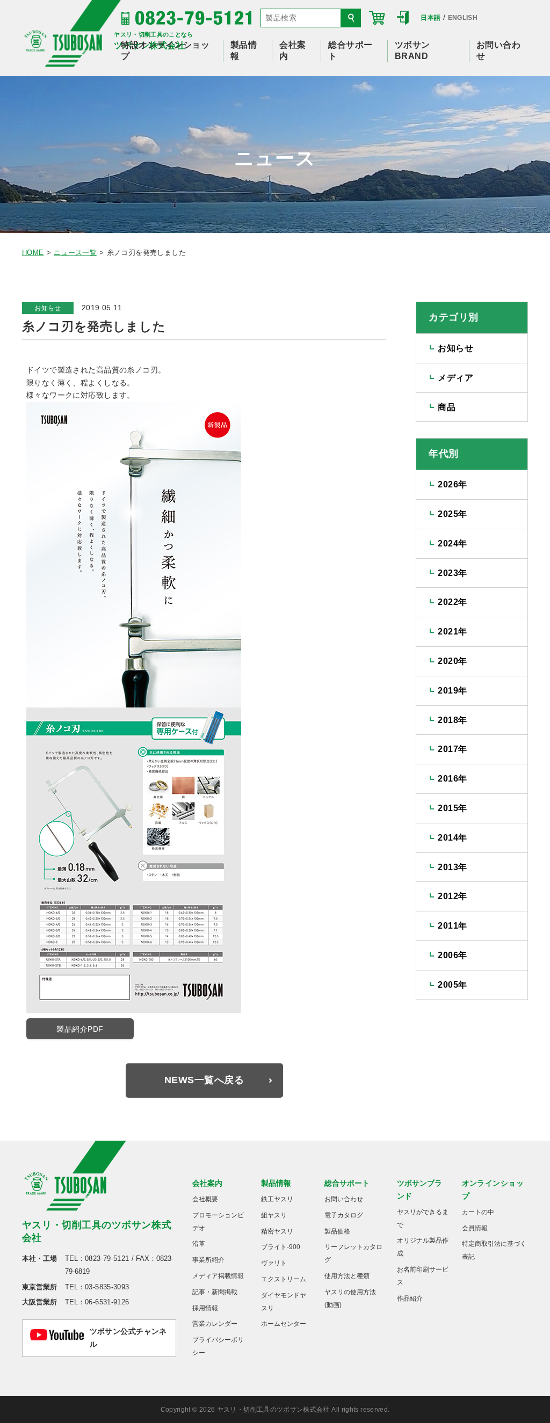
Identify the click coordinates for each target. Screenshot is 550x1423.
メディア (455, 377)
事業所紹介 (208, 1260)
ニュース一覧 (75, 253)
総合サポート (347, 1183)
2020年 (452, 661)
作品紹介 (410, 1298)
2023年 (452, 573)
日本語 (430, 17)
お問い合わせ (343, 1199)
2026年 (452, 484)
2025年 (452, 514)
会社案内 (207, 1183)
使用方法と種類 (347, 1276)
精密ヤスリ (277, 1231)
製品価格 (337, 1231)
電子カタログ (343, 1215)
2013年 (452, 867)
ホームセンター (283, 1323)
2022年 (452, 602)
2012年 (452, 896)
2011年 (452, 925)
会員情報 (475, 1228)
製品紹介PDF (79, 1029)
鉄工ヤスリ (277, 1199)
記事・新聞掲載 (214, 1292)
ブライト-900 (280, 1247)
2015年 (452, 808)
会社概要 (205, 1199)
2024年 (452, 543)
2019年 (452, 690)
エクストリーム (283, 1279)
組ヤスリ (274, 1215)
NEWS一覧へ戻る (204, 1080)
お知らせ (47, 308)
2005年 (452, 984)
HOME (33, 253)
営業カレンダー (214, 1323)
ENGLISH (463, 17)
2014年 (452, 837)
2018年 (452, 720)
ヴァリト (274, 1263)
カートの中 (478, 1212)
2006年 (452, 955)
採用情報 (205, 1308)
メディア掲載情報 (218, 1276)
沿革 (198, 1243)
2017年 (452, 749)
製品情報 (276, 1183)
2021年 (452, 631)
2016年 (452, 778)
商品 (446, 407)
